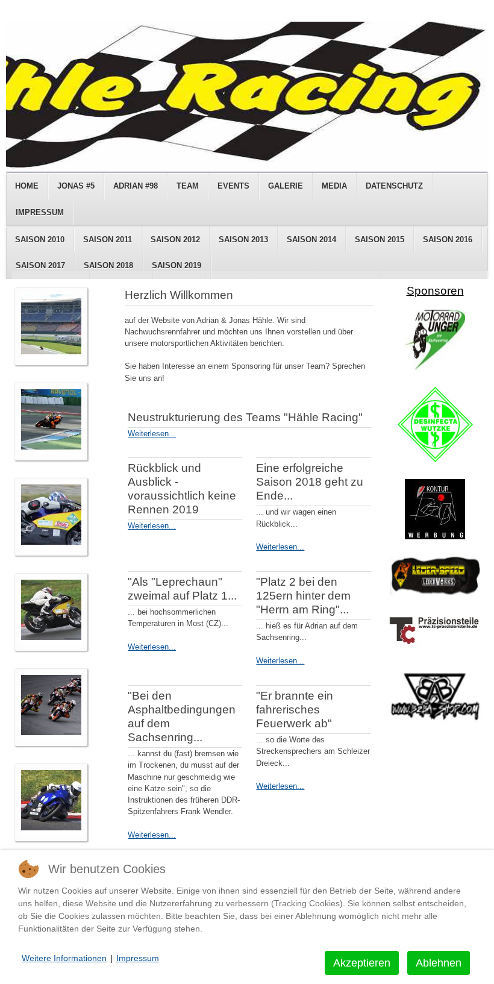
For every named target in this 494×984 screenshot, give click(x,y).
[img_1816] (51, 827)
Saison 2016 (447, 239)
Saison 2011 (107, 239)
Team (188, 185)
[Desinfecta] (435, 459)
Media (334, 185)
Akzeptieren (361, 963)
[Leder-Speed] (435, 592)
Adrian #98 (135, 185)
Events (233, 185)
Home (27, 185)
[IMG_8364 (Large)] (51, 542)
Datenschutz (394, 185)
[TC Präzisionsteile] (435, 647)
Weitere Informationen (64, 958)
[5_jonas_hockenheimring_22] (51, 351)
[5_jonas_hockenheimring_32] (51, 446)
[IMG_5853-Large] (51, 637)
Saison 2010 (39, 239)
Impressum (40, 212)
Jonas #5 (76, 185)
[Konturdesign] (435, 536)
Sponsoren (435, 290)
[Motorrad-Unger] (435, 367)
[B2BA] (435, 720)
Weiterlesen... (152, 433)
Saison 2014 (311, 239)
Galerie (285, 185)
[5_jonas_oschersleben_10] (51, 732)
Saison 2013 (243, 239)
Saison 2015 (379, 239)
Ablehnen (438, 963)
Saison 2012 (175, 239)
